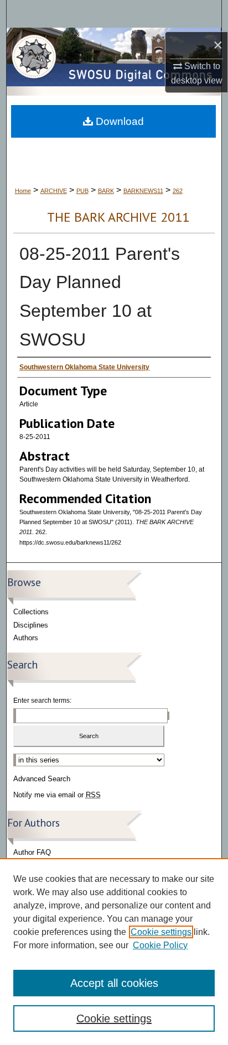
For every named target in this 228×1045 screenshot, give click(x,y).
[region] (114, 951)
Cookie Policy (160, 945)
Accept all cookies (114, 983)
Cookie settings (161, 932)
